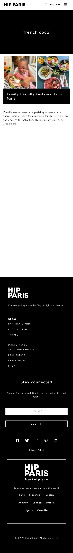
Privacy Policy (36, 450)
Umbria (50, 503)
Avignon (23, 503)
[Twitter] (27, 440)
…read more (9, 124)
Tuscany (49, 495)
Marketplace (36, 479)
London (37, 503)
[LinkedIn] (55, 440)
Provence (34, 495)
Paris (22, 495)
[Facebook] (17, 440)
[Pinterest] (46, 440)
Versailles (43, 510)
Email (38, 411)
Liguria (28, 510)
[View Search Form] (46, 4)
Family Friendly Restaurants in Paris (34, 96)
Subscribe (55, 4)
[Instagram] (36, 440)
